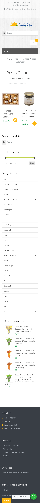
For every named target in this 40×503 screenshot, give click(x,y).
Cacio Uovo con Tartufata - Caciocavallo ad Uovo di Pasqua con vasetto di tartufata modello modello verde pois (20, 379)
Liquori (6, 220)
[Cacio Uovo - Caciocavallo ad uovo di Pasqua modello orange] (9, 354)
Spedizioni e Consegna (21, 5)
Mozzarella (8, 230)
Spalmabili (7, 286)
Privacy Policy (8, 449)
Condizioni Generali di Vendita (13, 452)
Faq (11, 3)
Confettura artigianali (11, 189)
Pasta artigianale (9, 250)
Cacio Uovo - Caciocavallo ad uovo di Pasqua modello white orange (25, 365)
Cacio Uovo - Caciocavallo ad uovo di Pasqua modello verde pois (25, 341)
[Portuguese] (24, 14)
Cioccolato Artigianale (11, 184)
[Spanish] (26, 14)
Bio (5, 179)
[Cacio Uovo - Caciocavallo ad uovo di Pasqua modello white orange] (9, 366)
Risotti (6, 261)
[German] (18, 14)
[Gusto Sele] (20, 24)
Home (7, 59)
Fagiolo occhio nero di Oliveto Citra (16, 473)
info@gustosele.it (10, 425)
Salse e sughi (8, 266)
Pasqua (6, 245)
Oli (5, 240)
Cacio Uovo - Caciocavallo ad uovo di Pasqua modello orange (25, 353)
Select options (15, 120)
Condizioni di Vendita (22, 3)
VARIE (6, 306)
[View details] (10, 99)
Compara (2, 93)
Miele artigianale (9, 225)
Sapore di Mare (9, 276)
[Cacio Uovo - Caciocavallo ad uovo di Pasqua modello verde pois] (9, 342)
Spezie (6, 291)
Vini (5, 311)
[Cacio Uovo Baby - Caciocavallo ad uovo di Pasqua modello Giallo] (9, 330)
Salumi (6, 271)
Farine (6, 194)
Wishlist (5, 456)
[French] (16, 14)
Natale (6, 235)
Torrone (6, 301)
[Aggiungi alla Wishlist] (2, 97)
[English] (13, 14)
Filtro (32, 163)
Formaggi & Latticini (10, 199)
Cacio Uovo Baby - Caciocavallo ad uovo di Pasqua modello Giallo (23, 329)
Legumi (6, 215)
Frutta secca (8, 205)
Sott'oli (6, 281)
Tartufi (6, 296)
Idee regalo (8, 210)
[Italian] (21, 14)
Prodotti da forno (10, 255)
